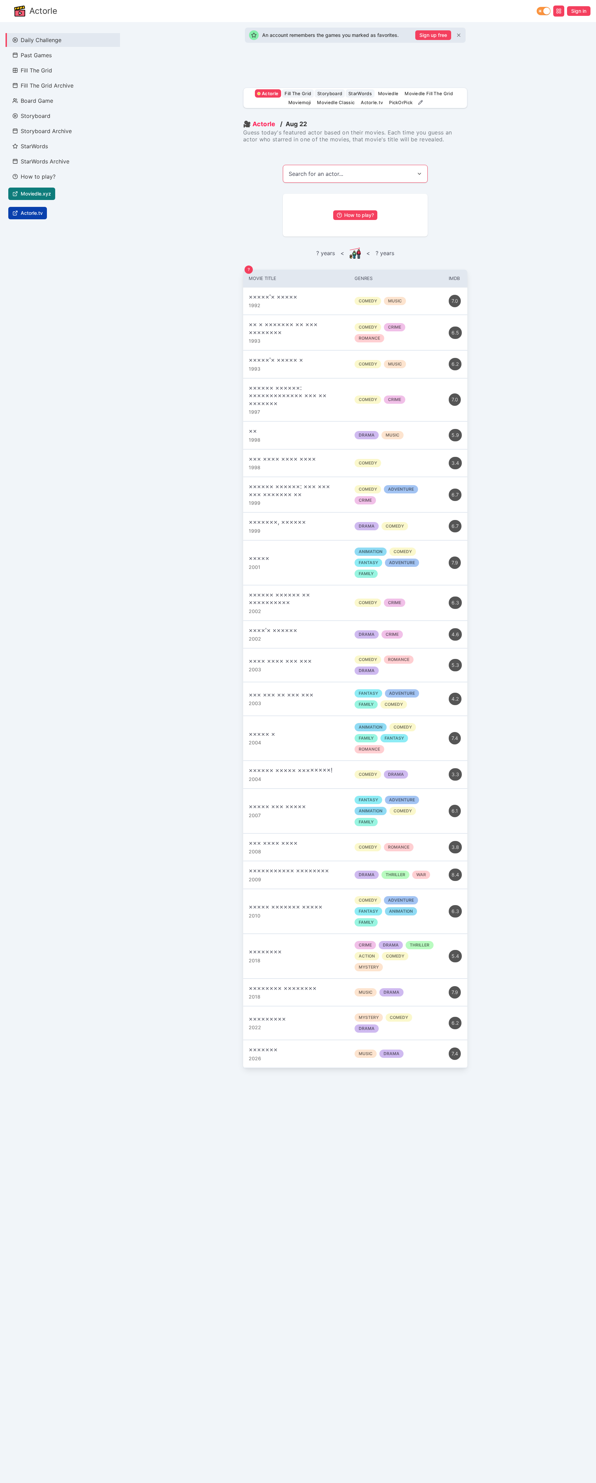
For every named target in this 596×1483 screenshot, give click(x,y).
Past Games (36, 55)
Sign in (578, 11)
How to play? (38, 176)
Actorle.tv (32, 213)
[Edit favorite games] (420, 102)
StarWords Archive (45, 161)
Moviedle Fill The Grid (429, 93)
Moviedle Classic (336, 102)
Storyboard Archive (46, 131)
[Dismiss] (459, 35)
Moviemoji (299, 102)
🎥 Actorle (259, 124)
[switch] (543, 11)
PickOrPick (401, 102)
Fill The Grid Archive (47, 85)
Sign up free (433, 35)
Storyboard (35, 115)
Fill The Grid (36, 70)
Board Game (37, 100)
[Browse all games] (558, 11)
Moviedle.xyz (36, 194)
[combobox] (355, 174)
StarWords (34, 146)
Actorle (43, 11)
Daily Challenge (41, 40)
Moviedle (388, 93)
